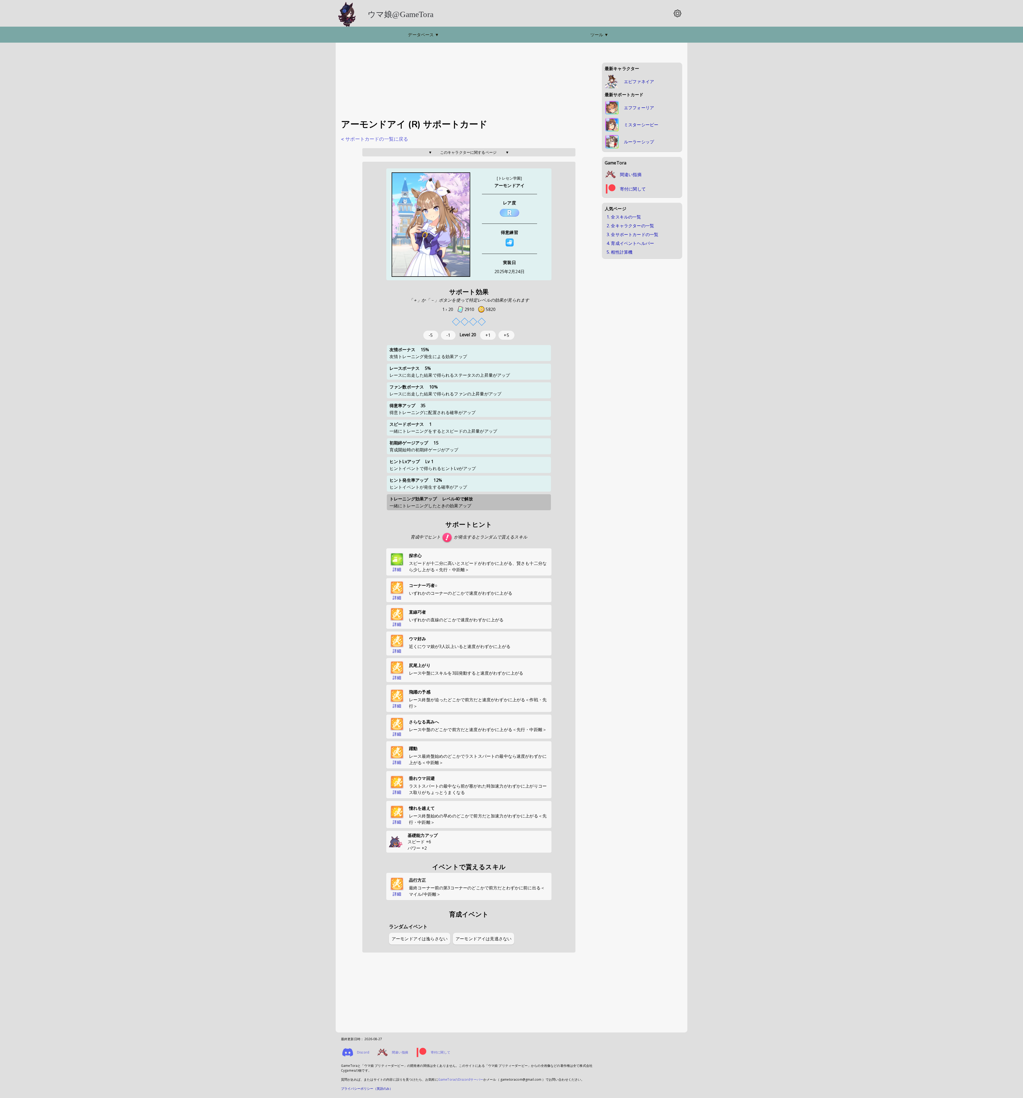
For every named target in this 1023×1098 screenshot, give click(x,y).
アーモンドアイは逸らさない (420, 939)
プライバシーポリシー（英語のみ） (367, 1088)
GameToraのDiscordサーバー (460, 1079)
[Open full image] (431, 225)
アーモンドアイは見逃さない (484, 939)
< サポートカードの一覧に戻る (374, 139)
